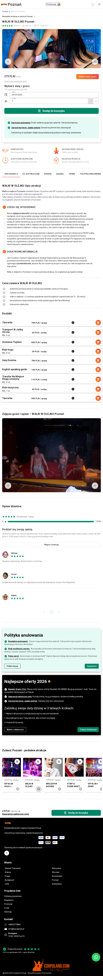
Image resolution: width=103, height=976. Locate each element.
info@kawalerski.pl (16, 929)
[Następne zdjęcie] (95, 61)
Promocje (8, 904)
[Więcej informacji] (73, 322)
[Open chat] (96, 957)
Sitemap (8, 912)
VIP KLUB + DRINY (93, 785)
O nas (6, 908)
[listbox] (51, 291)
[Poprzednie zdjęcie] (8, 61)
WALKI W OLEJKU (29, 785)
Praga (7, 876)
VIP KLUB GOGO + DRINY (8, 785)
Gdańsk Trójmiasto (13, 868)
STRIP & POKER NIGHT (73, 785)
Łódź (7, 884)
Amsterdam (57, 876)
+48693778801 (14, 924)
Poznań (5, 11)
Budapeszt (9, 880)
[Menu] (99, 4)
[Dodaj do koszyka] (17, 761)
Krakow (8, 872)
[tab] (11, 174)
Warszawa (56, 868)
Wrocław (55, 872)
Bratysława (57, 884)
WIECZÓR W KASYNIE (51, 785)
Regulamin (8, 900)
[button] (6, 94)
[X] (6, 853)
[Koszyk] (93, 4)
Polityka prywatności (13, 896)
